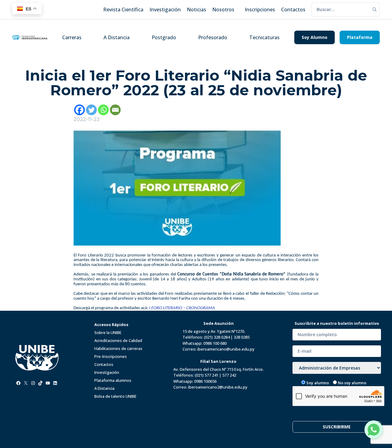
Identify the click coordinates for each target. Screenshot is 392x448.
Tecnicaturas (264, 37)
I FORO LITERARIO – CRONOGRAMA (182, 308)
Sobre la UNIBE (108, 332)
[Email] (115, 109)
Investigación (106, 372)
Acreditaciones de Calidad (118, 340)
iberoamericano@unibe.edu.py (225, 349)
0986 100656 (205, 381)
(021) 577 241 (206, 375)
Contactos (103, 364)
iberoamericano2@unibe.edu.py (217, 387)
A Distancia (117, 37)
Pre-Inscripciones (110, 356)
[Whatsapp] (103, 109)
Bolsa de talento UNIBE (115, 396)
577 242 (229, 375)
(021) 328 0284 (217, 337)
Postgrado (164, 37)
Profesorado (212, 37)
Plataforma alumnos (112, 380)
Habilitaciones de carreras (118, 348)
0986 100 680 (215, 343)
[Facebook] (79, 109)
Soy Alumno (314, 37)
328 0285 (242, 337)
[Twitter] (91, 109)
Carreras (71, 37)
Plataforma (359, 37)
